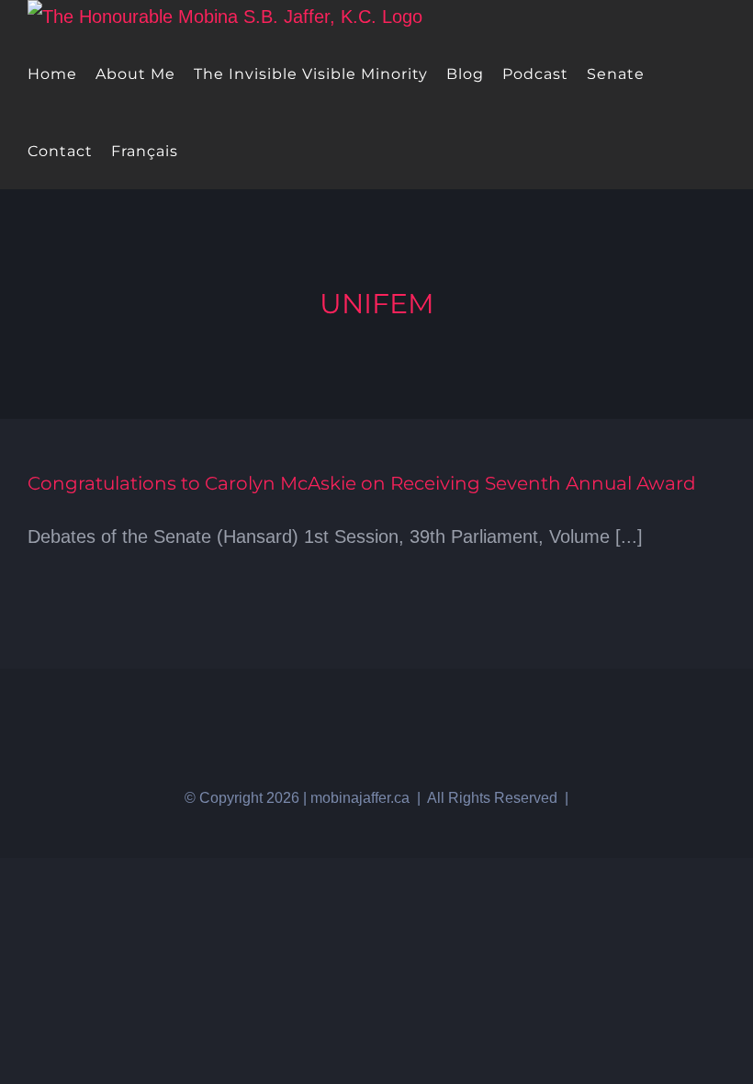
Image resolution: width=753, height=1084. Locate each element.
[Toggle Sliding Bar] (202, 150)
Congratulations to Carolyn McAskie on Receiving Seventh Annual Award (362, 483)
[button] (233, 150)
